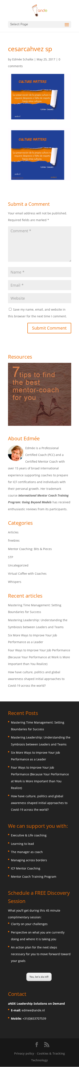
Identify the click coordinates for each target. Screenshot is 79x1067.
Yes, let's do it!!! (38, 977)
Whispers (14, 582)
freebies (14, 540)
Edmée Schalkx (22, 59)
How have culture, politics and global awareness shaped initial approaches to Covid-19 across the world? (36, 679)
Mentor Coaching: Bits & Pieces (30, 549)
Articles (13, 532)
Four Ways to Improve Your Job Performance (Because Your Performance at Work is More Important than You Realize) (39, 657)
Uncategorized (18, 565)
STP (10, 557)
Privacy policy (24, 1053)
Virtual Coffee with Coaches (27, 574)
